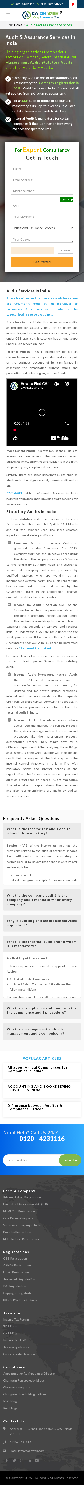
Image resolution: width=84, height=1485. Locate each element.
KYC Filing (10, 1401)
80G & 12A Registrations (20, 1300)
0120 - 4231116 (42, 1138)
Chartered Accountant (35, 648)
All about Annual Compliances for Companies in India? (38, 1069)
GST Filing (10, 1333)
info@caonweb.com (31, 1451)
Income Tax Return (16, 1319)
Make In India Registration (21, 1239)
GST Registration (15, 1258)
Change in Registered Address (24, 1380)
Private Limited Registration (22, 1197)
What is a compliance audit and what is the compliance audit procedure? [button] (41, 1010)
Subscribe (70, 1160)
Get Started (42, 262)
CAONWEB (14, 493)
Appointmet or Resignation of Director (29, 1373)
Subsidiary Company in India (22, 1225)
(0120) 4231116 (24, 4)
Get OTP (66, 199)
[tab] (42, 831)
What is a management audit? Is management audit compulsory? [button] (35, 1031)
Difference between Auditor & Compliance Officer (35, 1107)
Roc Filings (10, 1408)
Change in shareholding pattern (24, 1394)
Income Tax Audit (15, 1340)
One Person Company (18, 1218)
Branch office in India (17, 1232)
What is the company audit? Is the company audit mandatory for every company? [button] (39, 899)
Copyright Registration (18, 1293)
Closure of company (16, 1387)
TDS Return (11, 1326)
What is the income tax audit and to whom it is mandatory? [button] (39, 831)
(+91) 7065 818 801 (52, 4)
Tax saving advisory (16, 1347)
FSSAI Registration (16, 1272)
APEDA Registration (17, 1265)
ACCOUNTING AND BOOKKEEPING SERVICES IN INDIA (39, 1088)
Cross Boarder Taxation (19, 1354)
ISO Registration (14, 1286)
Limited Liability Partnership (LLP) (25, 1204)
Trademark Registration (19, 1279)
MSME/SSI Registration (19, 1211)
